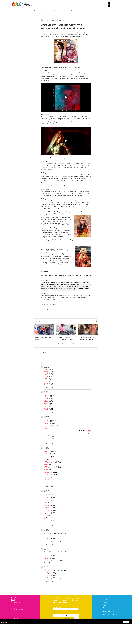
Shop (105, 602)
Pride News (55, 10)
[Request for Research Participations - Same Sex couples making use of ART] (66, 329)
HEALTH (42, 10)
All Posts (35, 10)
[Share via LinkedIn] (48, 309)
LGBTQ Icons (81, 10)
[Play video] (66, 97)
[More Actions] (90, 367)
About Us (106, 608)
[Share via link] (51, 309)
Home (105, 599)
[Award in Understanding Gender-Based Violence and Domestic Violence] (88, 329)
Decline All (119, 621)
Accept (126, 621)
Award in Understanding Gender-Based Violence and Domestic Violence (88, 338)
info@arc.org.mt (14, 614)
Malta (105, 605)
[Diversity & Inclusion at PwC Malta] (44, 329)
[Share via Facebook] (41, 309)
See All (96, 321)
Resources (106, 617)
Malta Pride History (71, 10)
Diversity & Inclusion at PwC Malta (43, 338)
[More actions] (90, 20)
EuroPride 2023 (109, 611)
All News (48, 10)
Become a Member (110, 614)
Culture (54, 304)
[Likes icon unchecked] (45, 387)
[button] (96, 10)
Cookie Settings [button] (111, 621)
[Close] (130, 621)
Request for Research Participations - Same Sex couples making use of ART (65, 338)
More (88, 10)
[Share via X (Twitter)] (44, 309)
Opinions (63, 10)
